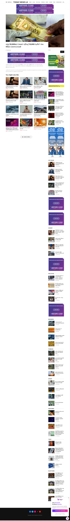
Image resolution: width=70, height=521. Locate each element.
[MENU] (6, 2)
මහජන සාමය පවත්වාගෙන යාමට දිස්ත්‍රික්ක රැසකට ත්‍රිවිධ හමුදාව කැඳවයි (51, 108)
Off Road (7, 88)
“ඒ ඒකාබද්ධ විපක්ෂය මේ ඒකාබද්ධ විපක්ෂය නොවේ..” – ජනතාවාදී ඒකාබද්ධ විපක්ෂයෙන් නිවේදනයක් (51, 278)
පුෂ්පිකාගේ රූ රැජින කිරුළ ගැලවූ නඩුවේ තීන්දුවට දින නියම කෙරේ (51, 246)
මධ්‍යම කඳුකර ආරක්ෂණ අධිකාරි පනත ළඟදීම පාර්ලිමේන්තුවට (26, 109)
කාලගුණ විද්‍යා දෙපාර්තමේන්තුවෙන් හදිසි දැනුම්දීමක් (12, 109)
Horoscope (58, 2)
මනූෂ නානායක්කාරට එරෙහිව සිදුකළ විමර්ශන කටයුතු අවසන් (26, 81)
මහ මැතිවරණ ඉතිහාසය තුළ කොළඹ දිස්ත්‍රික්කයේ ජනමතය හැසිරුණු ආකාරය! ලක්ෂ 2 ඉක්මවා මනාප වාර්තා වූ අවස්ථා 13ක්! (51, 490)
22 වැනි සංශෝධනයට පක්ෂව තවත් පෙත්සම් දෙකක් (40, 95)
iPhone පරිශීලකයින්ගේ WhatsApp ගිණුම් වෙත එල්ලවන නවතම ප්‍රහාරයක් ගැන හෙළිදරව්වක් (51, 450)
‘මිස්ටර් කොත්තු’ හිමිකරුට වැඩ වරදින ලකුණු (51, 239)
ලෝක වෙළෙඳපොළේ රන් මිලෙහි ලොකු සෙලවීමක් (51, 343)
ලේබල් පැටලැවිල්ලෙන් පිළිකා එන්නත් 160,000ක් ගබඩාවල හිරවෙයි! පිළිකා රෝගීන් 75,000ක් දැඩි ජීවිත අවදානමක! (12, 122)
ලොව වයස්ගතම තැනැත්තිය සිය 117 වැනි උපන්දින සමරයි (51, 359)
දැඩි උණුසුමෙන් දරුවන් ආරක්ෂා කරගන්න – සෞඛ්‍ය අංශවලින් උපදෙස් (51, 122)
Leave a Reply (26, 136)
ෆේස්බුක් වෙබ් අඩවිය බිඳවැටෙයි (51, 465)
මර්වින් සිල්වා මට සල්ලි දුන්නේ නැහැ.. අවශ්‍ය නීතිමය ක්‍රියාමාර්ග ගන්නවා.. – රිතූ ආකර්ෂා (51, 232)
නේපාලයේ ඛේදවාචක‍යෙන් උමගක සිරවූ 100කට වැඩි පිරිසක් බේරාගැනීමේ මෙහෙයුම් (26, 95)
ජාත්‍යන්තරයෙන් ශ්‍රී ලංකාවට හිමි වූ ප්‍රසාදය (51, 412)
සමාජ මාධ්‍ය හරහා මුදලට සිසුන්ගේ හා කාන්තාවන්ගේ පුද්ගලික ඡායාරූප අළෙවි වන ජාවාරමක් (51, 115)
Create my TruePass (60, 510)
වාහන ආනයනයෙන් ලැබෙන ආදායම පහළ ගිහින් (51, 323)
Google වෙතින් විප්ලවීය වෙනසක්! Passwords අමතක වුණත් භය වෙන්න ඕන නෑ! (51, 458)
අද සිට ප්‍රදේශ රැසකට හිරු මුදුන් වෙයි (40, 122)
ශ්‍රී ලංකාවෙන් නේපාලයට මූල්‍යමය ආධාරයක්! (26, 122)
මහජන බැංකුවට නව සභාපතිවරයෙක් (51, 330)
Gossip (50, 2)
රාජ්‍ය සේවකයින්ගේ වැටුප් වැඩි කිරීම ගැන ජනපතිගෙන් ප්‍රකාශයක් (51, 101)
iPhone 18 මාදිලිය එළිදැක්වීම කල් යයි (51, 443)
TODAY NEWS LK (20, 2)
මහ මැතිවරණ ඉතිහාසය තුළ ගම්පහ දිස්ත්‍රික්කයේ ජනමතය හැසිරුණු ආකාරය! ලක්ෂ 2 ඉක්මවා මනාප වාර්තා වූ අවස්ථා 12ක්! (51, 483)
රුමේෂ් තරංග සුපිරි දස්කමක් (51, 389)
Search (62, 51)
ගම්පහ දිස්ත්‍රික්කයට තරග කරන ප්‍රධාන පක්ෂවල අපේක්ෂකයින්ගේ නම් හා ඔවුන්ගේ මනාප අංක (51, 475)
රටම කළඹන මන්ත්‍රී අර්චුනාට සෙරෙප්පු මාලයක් (51, 253)
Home (30, 2)
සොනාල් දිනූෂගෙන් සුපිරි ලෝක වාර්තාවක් (51, 396)
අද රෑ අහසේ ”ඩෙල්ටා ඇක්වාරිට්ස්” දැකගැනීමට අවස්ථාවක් (51, 419)
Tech (54, 2)
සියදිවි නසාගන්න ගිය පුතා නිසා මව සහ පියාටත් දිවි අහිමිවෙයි (51, 366)
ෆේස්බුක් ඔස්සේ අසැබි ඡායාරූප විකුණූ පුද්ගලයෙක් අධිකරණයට (12, 81)
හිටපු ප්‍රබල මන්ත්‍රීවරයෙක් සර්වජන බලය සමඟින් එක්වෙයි (51, 292)
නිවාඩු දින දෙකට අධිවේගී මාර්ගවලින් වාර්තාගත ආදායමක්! (40, 109)
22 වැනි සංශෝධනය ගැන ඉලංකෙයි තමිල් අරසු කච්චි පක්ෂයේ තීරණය (51, 285)
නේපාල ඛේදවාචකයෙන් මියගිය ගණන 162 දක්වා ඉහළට (51, 353)
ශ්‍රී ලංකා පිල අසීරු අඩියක (51, 403)
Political (38, 2)
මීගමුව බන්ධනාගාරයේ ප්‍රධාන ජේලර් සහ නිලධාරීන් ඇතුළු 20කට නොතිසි (12, 95)
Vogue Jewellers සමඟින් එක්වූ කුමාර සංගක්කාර (51, 337)
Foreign (43, 2)
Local (33, 2)
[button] (67, 518)
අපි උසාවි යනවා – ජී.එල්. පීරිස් (51, 299)
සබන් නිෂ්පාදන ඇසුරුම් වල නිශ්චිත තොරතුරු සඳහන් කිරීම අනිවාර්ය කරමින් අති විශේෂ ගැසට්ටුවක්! (51, 433)
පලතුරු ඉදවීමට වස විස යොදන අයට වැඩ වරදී (51, 426)
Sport (47, 2)
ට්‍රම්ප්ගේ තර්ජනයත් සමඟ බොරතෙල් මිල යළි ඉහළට (51, 373)
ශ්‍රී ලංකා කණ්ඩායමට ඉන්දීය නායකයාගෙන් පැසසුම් (40, 81)
